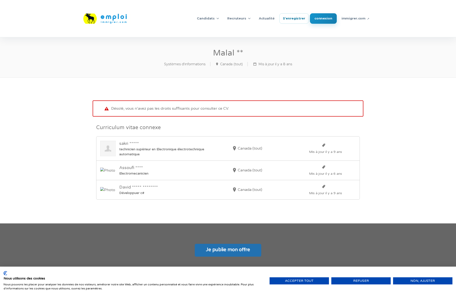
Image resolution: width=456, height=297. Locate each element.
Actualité (267, 18)
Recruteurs (236, 18)
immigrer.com (354, 18)
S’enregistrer (294, 18)
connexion (323, 18)
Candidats (206, 18)
